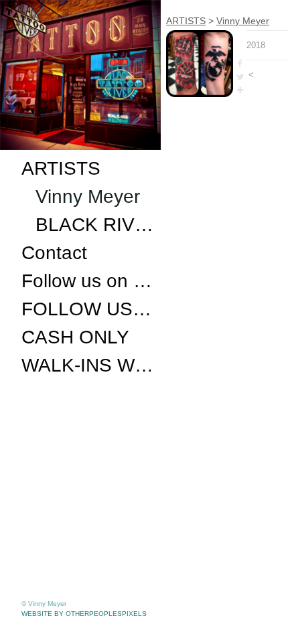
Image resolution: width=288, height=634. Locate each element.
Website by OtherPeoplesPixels (84, 613)
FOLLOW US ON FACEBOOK (88, 309)
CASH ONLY (75, 337)
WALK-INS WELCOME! (88, 365)
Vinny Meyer (87, 196)
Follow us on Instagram (88, 280)
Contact (54, 252)
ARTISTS (60, 168)
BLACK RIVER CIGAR (95, 224)
